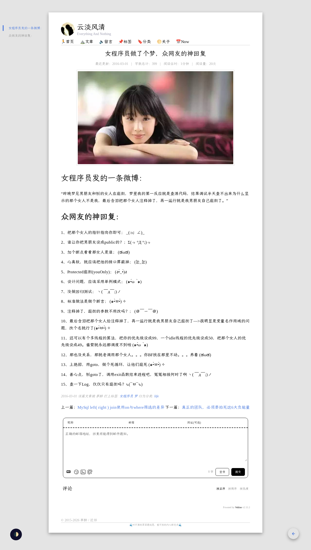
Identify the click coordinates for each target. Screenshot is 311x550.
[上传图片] (83, 472)
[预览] (90, 472)
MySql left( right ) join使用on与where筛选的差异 (121, 407)
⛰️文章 (86, 41)
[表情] (76, 472)
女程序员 (127, 396)
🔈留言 (105, 41)
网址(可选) (194, 422)
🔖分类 (144, 41)
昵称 (70, 422)
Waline (238, 507)
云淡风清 (91, 27)
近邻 (93, 520)
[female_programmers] (155, 118)
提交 (238, 472)
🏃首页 (67, 41)
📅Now (182, 41)
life (156, 396)
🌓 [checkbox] (16, 534)
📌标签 (125, 41)
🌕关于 (163, 41)
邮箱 (131, 422)
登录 (222, 472)
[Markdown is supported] (69, 472)
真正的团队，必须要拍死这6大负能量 (216, 407)
